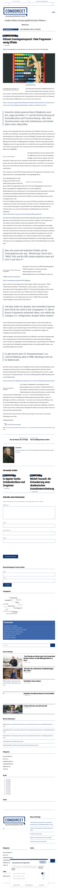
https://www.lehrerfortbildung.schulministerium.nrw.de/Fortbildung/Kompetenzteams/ (29, 381)
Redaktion (7, 488)
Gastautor (7, 45)
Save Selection (29, 885)
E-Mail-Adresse (7, 530)
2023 (7, 786)
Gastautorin (35, 491)
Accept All (41, 885)
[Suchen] (52, 645)
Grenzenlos (6, 766)
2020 (7, 792)
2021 (7, 790)
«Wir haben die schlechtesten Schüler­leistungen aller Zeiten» (26, 745)
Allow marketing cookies (19, 878)
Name (4, 522)
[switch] (43, 873)
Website (5, 538)
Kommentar (6, 505)
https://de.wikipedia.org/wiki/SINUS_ (14, 280)
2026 (7, 780)
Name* (4, 571)
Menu (53, 12)
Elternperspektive (7, 764)
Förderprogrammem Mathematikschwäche (16, 427)
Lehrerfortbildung (33, 427)
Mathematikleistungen (49, 427)
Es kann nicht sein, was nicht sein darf (35, 706)
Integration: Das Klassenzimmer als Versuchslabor (38, 29)
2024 (7, 784)
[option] (37, 29)
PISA (4, 429)
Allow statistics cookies (18, 876)
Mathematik (41, 427)
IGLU (27, 427)
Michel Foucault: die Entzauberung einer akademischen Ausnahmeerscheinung (42, 483)
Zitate (4, 769)
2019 (7, 794)
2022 (7, 788)
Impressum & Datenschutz (42, 1)
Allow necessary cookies (19, 873)
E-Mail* (4, 578)
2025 (7, 782)
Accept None (16, 885)
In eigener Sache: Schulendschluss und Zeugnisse (14, 482)
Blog (4, 36)
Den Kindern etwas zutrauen (32, 681)
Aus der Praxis (6, 756)
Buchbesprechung (7, 761)
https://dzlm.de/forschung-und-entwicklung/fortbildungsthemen (22, 214)
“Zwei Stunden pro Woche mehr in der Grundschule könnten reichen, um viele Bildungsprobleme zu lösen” (39, 658)
